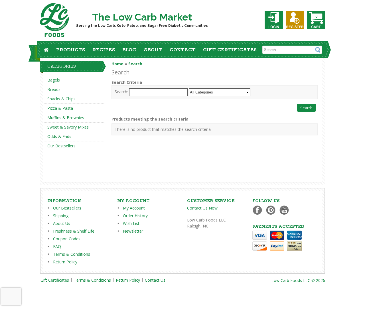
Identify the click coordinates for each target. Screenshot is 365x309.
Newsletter (133, 231)
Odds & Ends (59, 136)
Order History (135, 215)
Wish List (131, 223)
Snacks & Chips (61, 98)
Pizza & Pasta (60, 108)
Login (274, 20)
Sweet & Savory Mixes (68, 127)
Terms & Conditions (71, 254)
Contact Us (155, 280)
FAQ (57, 246)
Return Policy (65, 262)
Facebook (258, 210)
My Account (134, 208)
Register (295, 20)
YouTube (285, 210)
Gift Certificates (230, 50)
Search (135, 63)
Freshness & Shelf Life (73, 231)
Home (117, 63)
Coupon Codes (66, 238)
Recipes (103, 50)
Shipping (60, 215)
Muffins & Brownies (65, 117)
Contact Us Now (202, 208)
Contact (183, 50)
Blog (129, 50)
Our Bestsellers (61, 146)
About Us (61, 223)
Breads (53, 89)
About (152, 50)
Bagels (53, 80)
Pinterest (272, 210)
